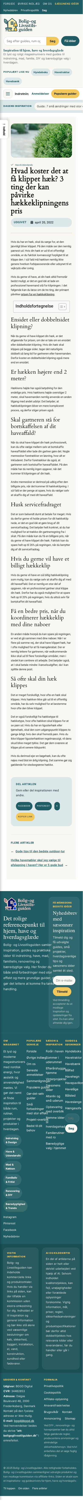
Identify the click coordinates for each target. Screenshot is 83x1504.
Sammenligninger (39, 1081)
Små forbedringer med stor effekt (37, 1108)
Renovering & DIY (13, 1192)
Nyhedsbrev (10, 10)
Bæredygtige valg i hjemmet (56, 1146)
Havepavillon (74, 1083)
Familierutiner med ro (55, 1135)
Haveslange (73, 1102)
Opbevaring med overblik (55, 1109)
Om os (47, 3)
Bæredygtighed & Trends (15, 1206)
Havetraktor (62, 72)
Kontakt (67, 1412)
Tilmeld (62, 991)
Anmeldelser (40, 93)
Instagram (9, 1217)
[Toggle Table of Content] (60, 306)
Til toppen (9, 1488)
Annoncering (52, 1418)
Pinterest (43, 805)
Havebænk (12, 81)
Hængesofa (73, 1108)
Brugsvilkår (51, 1412)
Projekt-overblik (38, 1119)
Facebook (24, 805)
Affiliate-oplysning (56, 1399)
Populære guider (65, 93)
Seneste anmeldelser (35, 1072)
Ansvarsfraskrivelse (57, 1405)
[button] (4, 129)
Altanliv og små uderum (54, 1098)
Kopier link (25, 816)
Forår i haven (55, 1051)
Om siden (23, 1488)
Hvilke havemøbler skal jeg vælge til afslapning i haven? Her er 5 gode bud (37, 862)
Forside (9, 3)
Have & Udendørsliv (24, 165)
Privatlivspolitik (30, 10)
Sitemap (70, 1418)
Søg (44, 10)
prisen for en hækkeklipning (37, 294)
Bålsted (70, 1095)
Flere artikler (39, 1488)
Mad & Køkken (10, 1166)
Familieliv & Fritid (11, 1179)
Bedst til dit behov (34, 1128)
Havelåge (71, 1089)
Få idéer (70, 41)
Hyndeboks (41, 72)
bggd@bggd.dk (24, 1420)
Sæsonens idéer (67, 3)
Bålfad (69, 1070)
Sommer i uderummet (54, 1060)
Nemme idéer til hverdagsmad (55, 1122)
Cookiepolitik (52, 1392)
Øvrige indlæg (29, 3)
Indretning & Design (12, 1140)
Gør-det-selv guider (35, 1096)
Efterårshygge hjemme (56, 1070)
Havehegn (72, 1076)
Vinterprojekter (56, 1079)
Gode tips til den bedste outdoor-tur (40, 851)
